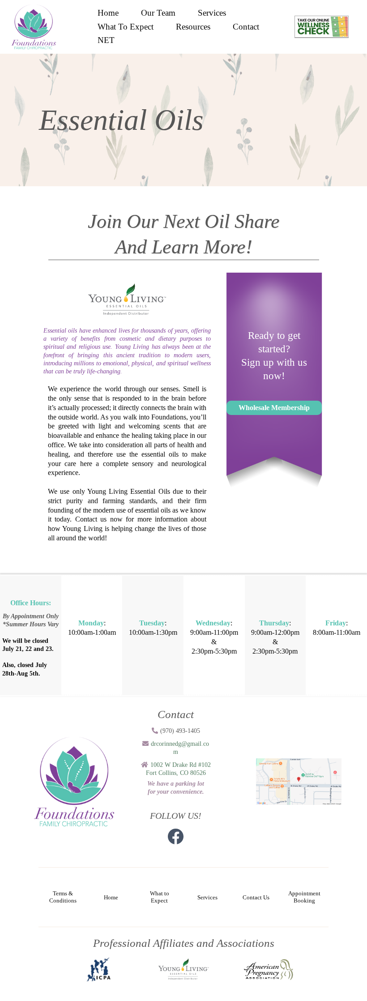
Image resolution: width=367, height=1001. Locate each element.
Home (108, 12)
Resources (193, 26)
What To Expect (126, 26)
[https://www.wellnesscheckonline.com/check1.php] (321, 26)
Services (212, 12)
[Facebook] (176, 836)
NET (106, 40)
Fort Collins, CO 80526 (176, 773)
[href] (299, 781)
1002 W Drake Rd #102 (180, 764)
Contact (246, 26)
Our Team (158, 12)
